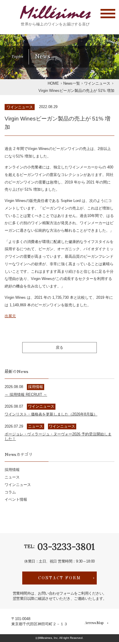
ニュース (12, 477)
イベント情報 (16, 499)
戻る (59, 347)
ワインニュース (20, 107)
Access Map (94, 623)
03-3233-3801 (66, 546)
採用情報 (12, 469)
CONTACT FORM (59, 577)
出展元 (10, 316)
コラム (10, 492)
